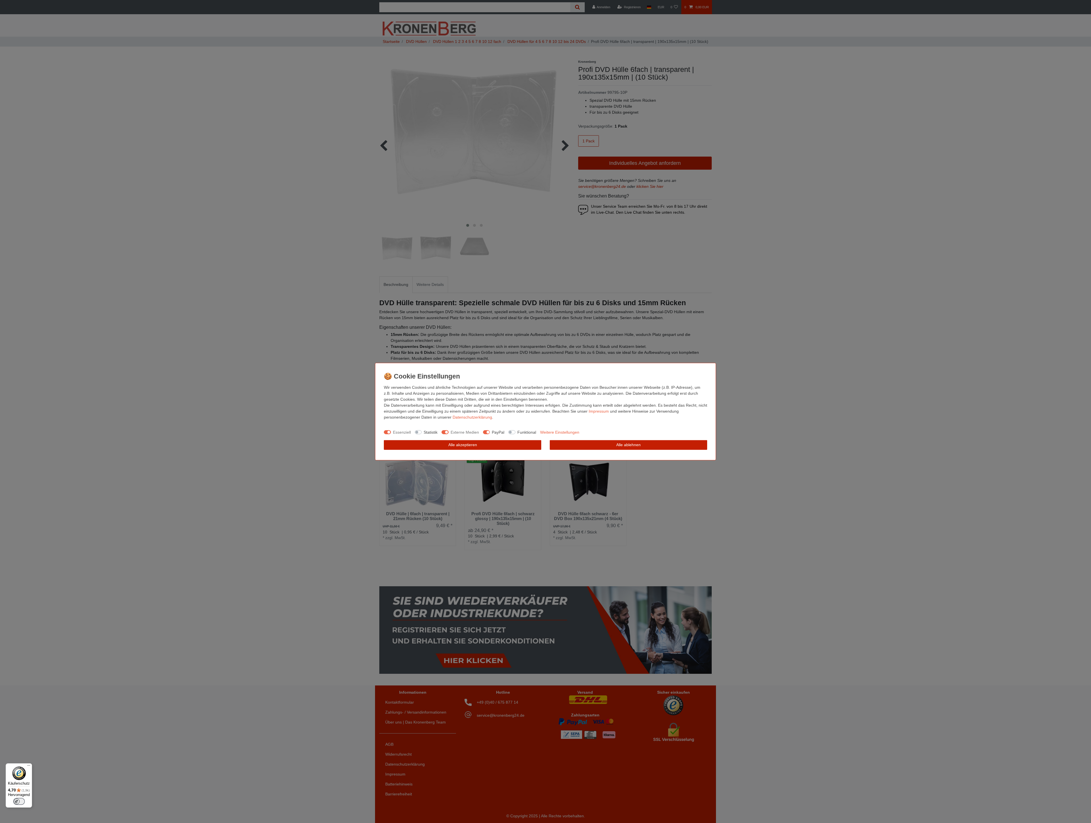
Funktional (526, 432)
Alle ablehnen (628, 444)
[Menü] (28, 766)
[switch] (19, 801)
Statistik (431, 432)
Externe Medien (465, 432)
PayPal (498, 432)
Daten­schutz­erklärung (472, 417)
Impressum (599, 411)
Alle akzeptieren (462, 444)
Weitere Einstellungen (559, 432)
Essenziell (402, 432)
